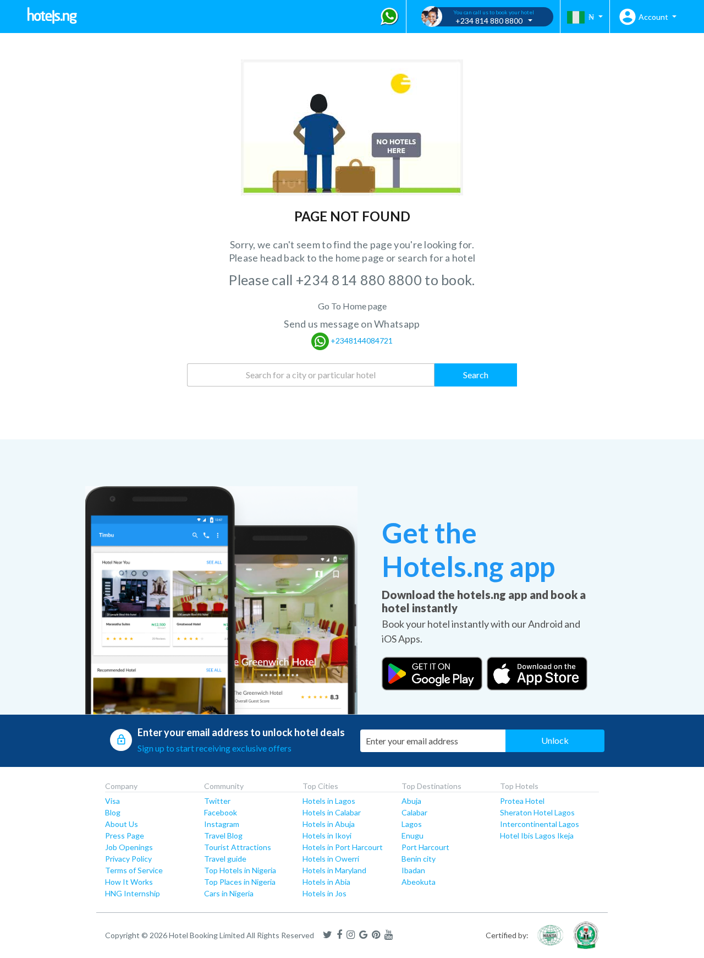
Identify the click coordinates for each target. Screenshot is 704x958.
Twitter (217, 800)
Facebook (220, 812)
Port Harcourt (425, 847)
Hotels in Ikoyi (326, 835)
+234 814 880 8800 (360, 279)
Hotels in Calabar (331, 812)
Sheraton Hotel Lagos (537, 812)
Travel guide (225, 858)
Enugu (413, 835)
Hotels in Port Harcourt (342, 847)
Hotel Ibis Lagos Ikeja (537, 835)
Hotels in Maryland (334, 870)
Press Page (124, 835)
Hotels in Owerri (330, 858)
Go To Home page (352, 306)
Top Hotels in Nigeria (240, 870)
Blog (112, 812)
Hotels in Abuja (328, 824)
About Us (121, 824)
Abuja (411, 800)
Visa (112, 800)
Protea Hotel (522, 800)
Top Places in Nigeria (240, 881)
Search (475, 374)
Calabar (414, 812)
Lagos (412, 824)
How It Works (129, 881)
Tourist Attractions (237, 847)
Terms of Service (134, 870)
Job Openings (129, 847)
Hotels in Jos (324, 893)
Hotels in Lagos (328, 800)
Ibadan (413, 870)
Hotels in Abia (326, 881)
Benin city (419, 858)
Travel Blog (223, 835)
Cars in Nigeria (229, 893)
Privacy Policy (128, 858)
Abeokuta (419, 881)
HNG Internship (132, 893)
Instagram (221, 824)
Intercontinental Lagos (539, 824)
